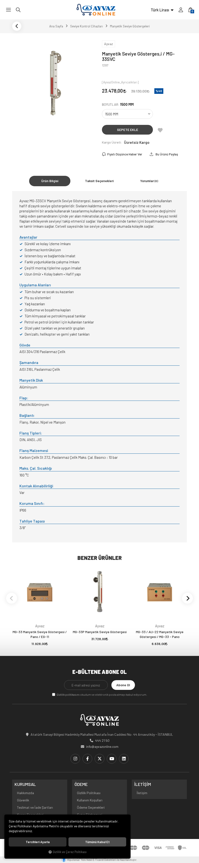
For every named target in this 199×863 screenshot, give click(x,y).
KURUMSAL (25, 784)
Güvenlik (23, 800)
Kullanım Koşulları (89, 800)
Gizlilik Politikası (88, 793)
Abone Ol (123, 685)
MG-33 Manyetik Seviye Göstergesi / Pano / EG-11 (40, 634)
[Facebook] (87, 759)
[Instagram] (75, 759)
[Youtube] (111, 759)
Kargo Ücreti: (112, 142)
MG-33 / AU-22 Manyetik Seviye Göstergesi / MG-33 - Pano (159, 634)
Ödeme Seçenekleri (91, 807)
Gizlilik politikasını (68, 694)
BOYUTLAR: (118, 104)
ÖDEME (81, 784)
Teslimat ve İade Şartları (35, 807)
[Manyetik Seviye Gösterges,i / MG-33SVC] (54, 80)
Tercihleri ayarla (38, 842)
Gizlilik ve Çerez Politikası (70, 852)
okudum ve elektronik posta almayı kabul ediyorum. (102, 694)
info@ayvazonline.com (102, 746)
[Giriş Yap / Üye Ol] (181, 9)
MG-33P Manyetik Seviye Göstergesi (100, 632)
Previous (11, 598)
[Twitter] (99, 759)
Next (187, 598)
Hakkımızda (25, 793)
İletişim (142, 793)
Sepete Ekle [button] (127, 130)
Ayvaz (39, 626)
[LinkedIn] (124, 759)
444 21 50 (102, 740)
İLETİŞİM (142, 784)
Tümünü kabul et (97, 842)
